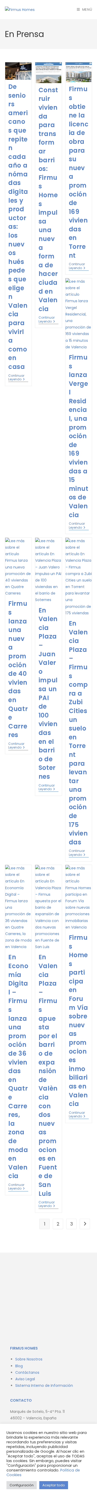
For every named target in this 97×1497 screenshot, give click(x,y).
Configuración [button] (22, 1485)
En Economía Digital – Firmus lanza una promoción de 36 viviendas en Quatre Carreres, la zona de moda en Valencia (18, 1066)
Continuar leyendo (18, 377)
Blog (19, 1366)
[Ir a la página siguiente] (85, 1224)
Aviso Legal (25, 1379)
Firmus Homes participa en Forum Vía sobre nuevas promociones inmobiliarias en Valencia (78, 1020)
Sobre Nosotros (28, 1359)
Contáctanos (27, 1372)
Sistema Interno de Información (44, 1385)
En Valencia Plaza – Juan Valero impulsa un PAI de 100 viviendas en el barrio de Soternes (48, 693)
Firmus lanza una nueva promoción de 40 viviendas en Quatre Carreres (18, 669)
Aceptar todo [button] (53, 1485)
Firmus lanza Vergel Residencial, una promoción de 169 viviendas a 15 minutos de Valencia (78, 436)
